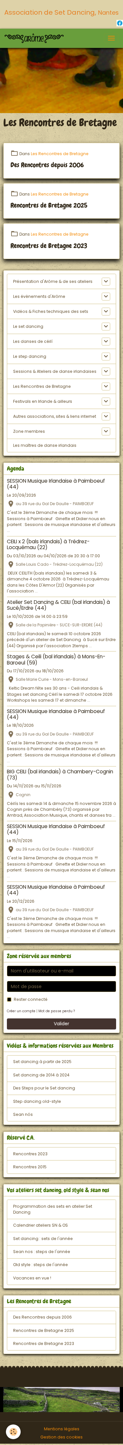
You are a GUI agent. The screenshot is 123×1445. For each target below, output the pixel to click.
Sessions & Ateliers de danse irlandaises (54, 371)
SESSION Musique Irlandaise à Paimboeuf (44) (56, 483)
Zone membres (29, 431)
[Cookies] (13, 1431)
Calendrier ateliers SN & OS (40, 1225)
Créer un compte (21, 1011)
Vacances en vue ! (32, 1278)
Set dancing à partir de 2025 (42, 1061)
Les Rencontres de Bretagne (60, 153)
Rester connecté (31, 999)
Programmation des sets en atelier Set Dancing (52, 1209)
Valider (61, 1023)
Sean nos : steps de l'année (41, 1251)
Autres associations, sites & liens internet (54, 416)
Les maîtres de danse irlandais (44, 445)
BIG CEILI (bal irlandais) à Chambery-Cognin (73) (60, 774)
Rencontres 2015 (30, 1167)
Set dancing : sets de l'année (43, 1238)
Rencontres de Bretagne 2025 (48, 206)
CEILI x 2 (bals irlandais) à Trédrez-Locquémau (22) (48, 544)
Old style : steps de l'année (40, 1264)
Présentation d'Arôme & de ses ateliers (52, 281)
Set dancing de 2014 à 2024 (41, 1075)
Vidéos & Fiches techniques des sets (50, 311)
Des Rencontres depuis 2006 (47, 165)
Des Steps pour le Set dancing (44, 1088)
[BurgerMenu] (111, 38)
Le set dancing (28, 326)
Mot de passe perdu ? (56, 1011)
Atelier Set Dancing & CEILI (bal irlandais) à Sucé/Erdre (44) (58, 605)
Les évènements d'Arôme (39, 296)
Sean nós (23, 1114)
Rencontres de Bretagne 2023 (48, 246)
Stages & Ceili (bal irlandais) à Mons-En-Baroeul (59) (56, 659)
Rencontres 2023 (30, 1154)
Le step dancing (29, 356)
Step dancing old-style (37, 1101)
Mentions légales (61, 1429)
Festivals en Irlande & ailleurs (42, 401)
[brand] (35, 38)
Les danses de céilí (32, 341)
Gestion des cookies (61, 1437)
